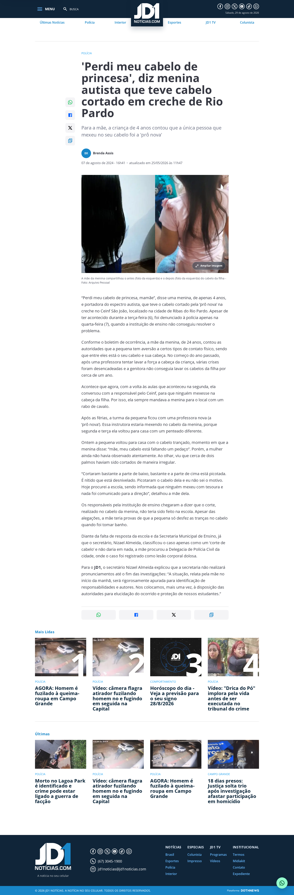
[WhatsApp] (256, 6)
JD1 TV (211, 22)
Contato (239, 867)
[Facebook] (220, 6)
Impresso (194, 861)
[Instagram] (227, 6)
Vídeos (215, 861)
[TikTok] (249, 6)
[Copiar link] (70, 140)
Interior (120, 22)
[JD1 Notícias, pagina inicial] (53, 856)
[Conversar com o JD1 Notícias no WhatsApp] (282, 883)
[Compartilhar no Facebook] (70, 115)
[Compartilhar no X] (70, 128)
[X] (234, 6)
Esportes (174, 22)
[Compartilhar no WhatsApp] (70, 102)
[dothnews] (250, 890)
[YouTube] (242, 6)
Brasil (169, 854)
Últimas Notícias (52, 22)
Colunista (247, 22)
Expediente (241, 874)
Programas (218, 854)
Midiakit (239, 861)
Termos (238, 854)
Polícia (90, 22)
